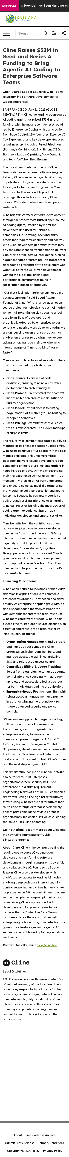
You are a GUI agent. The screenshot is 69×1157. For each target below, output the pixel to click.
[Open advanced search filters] (54, 33)
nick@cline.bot (47, 945)
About (18, 1135)
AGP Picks (9, 5)
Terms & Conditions (51, 1143)
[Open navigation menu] (6, 33)
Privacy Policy (52, 1151)
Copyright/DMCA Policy (23, 1151)
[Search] (45, 33)
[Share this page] (63, 33)
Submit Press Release (19, 1143)
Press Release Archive (40, 1135)
